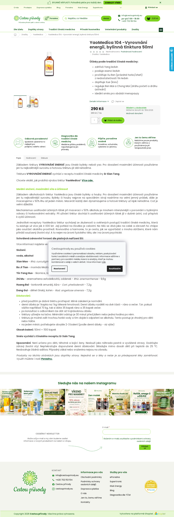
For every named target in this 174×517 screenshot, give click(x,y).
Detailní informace (98, 101)
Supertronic (98, 7)
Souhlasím (115, 268)
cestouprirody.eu (64, 488)
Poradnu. (46, 359)
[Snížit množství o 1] (98, 121)
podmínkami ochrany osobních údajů (141, 440)
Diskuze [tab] (44, 158)
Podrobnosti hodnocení (131, 52)
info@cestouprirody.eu (132, 15)
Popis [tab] (18, 158)
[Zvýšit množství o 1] (98, 118)
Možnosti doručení (134, 113)
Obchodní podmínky (91, 477)
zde (104, 262)
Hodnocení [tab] (31, 158)
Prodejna (28, 7)
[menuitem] (18, 29)
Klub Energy (83, 7)
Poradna (69, 7)
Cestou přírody (63, 484)
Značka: (100, 54)
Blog (58, 7)
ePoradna (115, 477)
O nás (16, 7)
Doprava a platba (44, 7)
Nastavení (59, 268)
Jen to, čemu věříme (91, 497)
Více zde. (88, 180)
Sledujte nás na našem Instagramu (87, 383)
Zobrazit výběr (113, 2)
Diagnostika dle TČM (120, 495)
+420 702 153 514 (130, 20)
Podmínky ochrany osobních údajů (90, 483)
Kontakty (85, 502)
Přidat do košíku (115, 120)
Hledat (106, 18)
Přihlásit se (153, 7)
